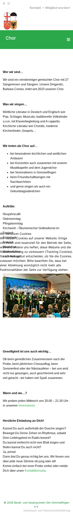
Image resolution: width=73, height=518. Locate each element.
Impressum (36, 284)
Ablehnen (31, 278)
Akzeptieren (10, 278)
